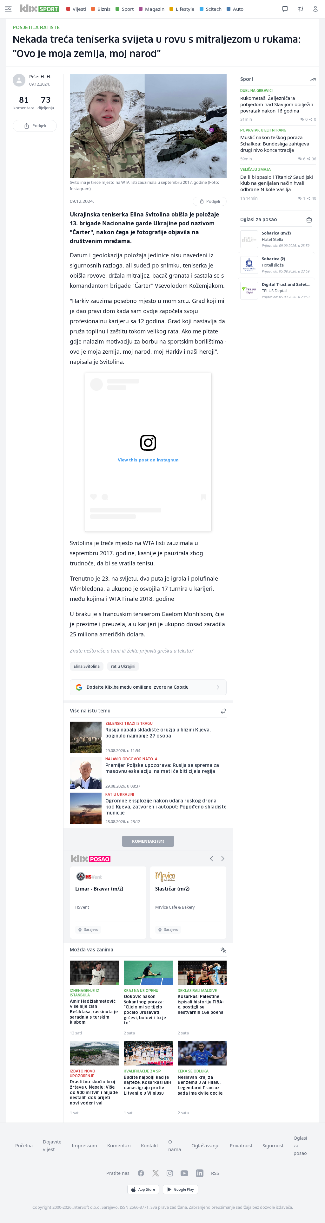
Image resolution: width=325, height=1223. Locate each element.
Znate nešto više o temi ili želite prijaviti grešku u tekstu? (131, 650)
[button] (211, 858)
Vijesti (79, 9)
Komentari (119, 1145)
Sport (128, 9)
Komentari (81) (148, 841)
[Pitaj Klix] (285, 9)
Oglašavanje (205, 1145)
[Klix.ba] (39, 8)
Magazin (154, 9)
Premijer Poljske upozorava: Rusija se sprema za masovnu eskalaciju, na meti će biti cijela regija (162, 768)
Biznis (103, 9)
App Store (146, 1189)
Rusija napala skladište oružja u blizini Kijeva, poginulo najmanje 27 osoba (158, 733)
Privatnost (241, 1145)
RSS (215, 1173)
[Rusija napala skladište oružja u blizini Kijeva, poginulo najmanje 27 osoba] (86, 737)
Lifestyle (185, 9)
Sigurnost (272, 1145)
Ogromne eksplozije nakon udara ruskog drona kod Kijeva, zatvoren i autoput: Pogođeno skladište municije (166, 807)
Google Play (184, 1189)
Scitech (214, 9)
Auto (238, 9)
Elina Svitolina (87, 666)
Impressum (84, 1145)
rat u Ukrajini (123, 666)
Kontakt (149, 1145)
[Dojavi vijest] (300, 9)
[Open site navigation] (8, 9)
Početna (24, 1146)
